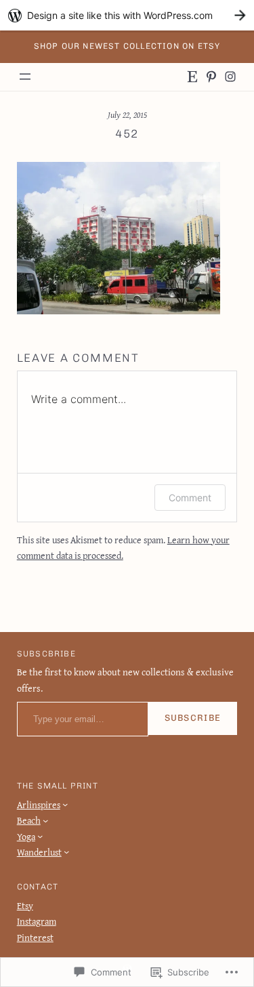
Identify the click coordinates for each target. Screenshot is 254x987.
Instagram (36, 921)
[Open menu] (25, 76)
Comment (190, 497)
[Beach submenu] (45, 820)
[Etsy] (192, 76)
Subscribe (193, 718)
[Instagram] (230, 76)
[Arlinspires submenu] (65, 804)
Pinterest (35, 937)
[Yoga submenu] (40, 836)
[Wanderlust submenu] (66, 851)
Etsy (25, 905)
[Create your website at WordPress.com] (127, 15)
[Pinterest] (211, 76)
